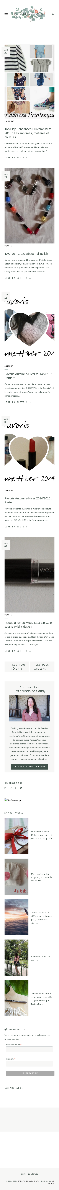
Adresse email (13, 1044)
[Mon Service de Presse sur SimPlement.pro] (13, 800)
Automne (9, 366)
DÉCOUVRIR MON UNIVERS (29, 766)
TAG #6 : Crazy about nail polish (26, 253)
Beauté (8, 246)
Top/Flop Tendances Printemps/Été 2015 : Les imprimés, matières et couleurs (28, 133)
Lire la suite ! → (18, 157)
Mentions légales (29, 1174)
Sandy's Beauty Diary (28, 1181)
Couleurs (9, 121)
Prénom (10, 1058)
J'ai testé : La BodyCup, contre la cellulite (41, 877)
